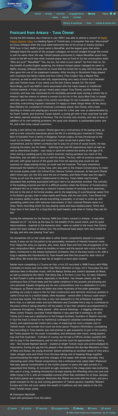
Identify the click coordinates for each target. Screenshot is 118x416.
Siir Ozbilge (111, 413)
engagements (76, 13)
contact (77, 17)
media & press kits (106, 23)
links (88, 23)
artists (48, 13)
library (91, 13)
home (38, 13)
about (65, 17)
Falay (30, 41)
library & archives (72, 23)
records (60, 13)
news (55, 17)
